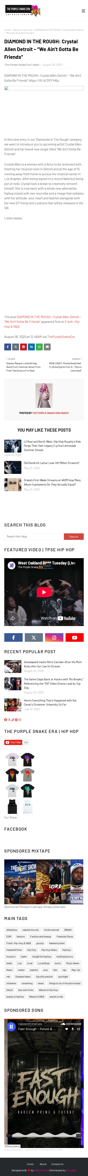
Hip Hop (31, 949)
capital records (30, 929)
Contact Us (57, 1163)
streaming (27, 983)
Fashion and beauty (40, 936)
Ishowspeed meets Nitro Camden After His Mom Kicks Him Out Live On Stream (53, 664)
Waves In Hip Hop (22, 29)
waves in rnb (56, 996)
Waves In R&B (36, 996)
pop (45, 969)
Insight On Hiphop (41, 956)
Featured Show (65, 936)
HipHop (66, 949)
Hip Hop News (49, 949)
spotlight (63, 976)
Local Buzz (44, 963)
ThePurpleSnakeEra (61, 337)
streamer (11, 983)
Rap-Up (76, 969)
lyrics (58, 963)
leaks (9, 963)
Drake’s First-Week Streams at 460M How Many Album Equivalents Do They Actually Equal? (52, 482)
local (29, 963)
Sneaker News (23, 976)
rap (64, 969)
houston (10, 956)
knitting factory (65, 956)
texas (41, 983)
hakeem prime (57, 943)
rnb (8, 976)
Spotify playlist (44, 976)
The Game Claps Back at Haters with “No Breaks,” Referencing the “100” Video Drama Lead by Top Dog (53, 683)
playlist (34, 969)
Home (7, 29)
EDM (8, 936)
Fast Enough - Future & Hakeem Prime (44, 1150)
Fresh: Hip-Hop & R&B (18, 943)
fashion (21, 936)
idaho (24, 956)
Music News (72, 963)
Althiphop (11, 929)
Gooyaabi (71, 1170)
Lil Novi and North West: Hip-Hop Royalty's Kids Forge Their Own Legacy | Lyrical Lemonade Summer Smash (52, 446)
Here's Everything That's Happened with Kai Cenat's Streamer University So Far (50, 702)
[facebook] (13, 637)
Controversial (51, 929)
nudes (21, 969)
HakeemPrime (14, 949)
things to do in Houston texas (65, 983)
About (43, 1163)
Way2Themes (41, 1170)
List (20, 963)
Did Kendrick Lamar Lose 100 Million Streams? (51, 463)
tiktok (9, 989)
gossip (40, 943)
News (9, 969)
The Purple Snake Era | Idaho (21, 64)
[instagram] (54, 637)
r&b (55, 969)
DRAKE (68, 929)
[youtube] (75, 637)
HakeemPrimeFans (13, 1150)
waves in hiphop (15, 996)
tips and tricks (26, 989)
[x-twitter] (34, 637)
